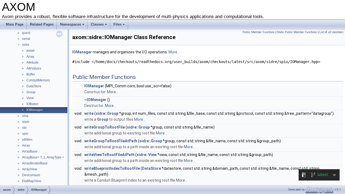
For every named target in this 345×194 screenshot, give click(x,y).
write (89, 113)
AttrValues (33, 68)
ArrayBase (29, 151)
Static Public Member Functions (297, 32)
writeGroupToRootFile (104, 127)
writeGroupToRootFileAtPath (110, 141)
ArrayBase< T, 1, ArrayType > (43, 157)
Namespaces (70, 24)
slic (24, 128)
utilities (27, 139)
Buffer (30, 74)
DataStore (33, 86)
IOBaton (32, 104)
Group (31, 92)
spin (25, 134)
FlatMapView (31, 181)
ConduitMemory (38, 80)
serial (26, 39)
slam (25, 122)
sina (25, 116)
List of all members (331, 32)
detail (30, 51)
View (30, 98)
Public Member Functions (259, 32)
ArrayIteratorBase (35, 163)
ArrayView (29, 169)
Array (30, 56)
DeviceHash (31, 175)
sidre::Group (107, 113)
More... (174, 52)
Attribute (32, 62)
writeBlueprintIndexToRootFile (112, 168)
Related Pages (42, 24)
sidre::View (147, 155)
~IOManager (95, 100)
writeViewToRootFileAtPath (109, 155)
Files (117, 24)
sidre (25, 45)
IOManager (34, 110)
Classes (97, 24)
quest (26, 33)
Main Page (14, 24)
